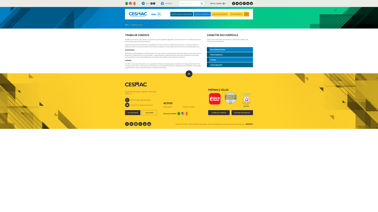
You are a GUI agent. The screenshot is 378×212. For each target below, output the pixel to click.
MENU (153, 14)
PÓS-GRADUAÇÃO (236, 14)
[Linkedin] (251, 3)
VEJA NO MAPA (133, 113)
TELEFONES (149, 113)
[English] (130, 3)
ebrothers (249, 124)
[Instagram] (240, 3)
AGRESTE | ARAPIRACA (202, 14)
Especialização (189, 107)
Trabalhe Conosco (137, 25)
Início (127, 25)
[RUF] (230, 98)
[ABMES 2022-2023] (246, 100)
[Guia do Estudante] (214, 98)
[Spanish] (134, 3)
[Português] (126, 3)
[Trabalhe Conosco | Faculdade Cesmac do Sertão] (138, 14)
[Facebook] (233, 3)
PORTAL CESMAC (216, 3)
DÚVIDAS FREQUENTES (242, 113)
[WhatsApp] (244, 3)
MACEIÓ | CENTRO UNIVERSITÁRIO (182, 14)
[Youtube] (247, 3)
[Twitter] (237, 3)
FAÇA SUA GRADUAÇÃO (220, 14)
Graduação (167, 107)
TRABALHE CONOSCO (219, 113)
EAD (246, 14)
